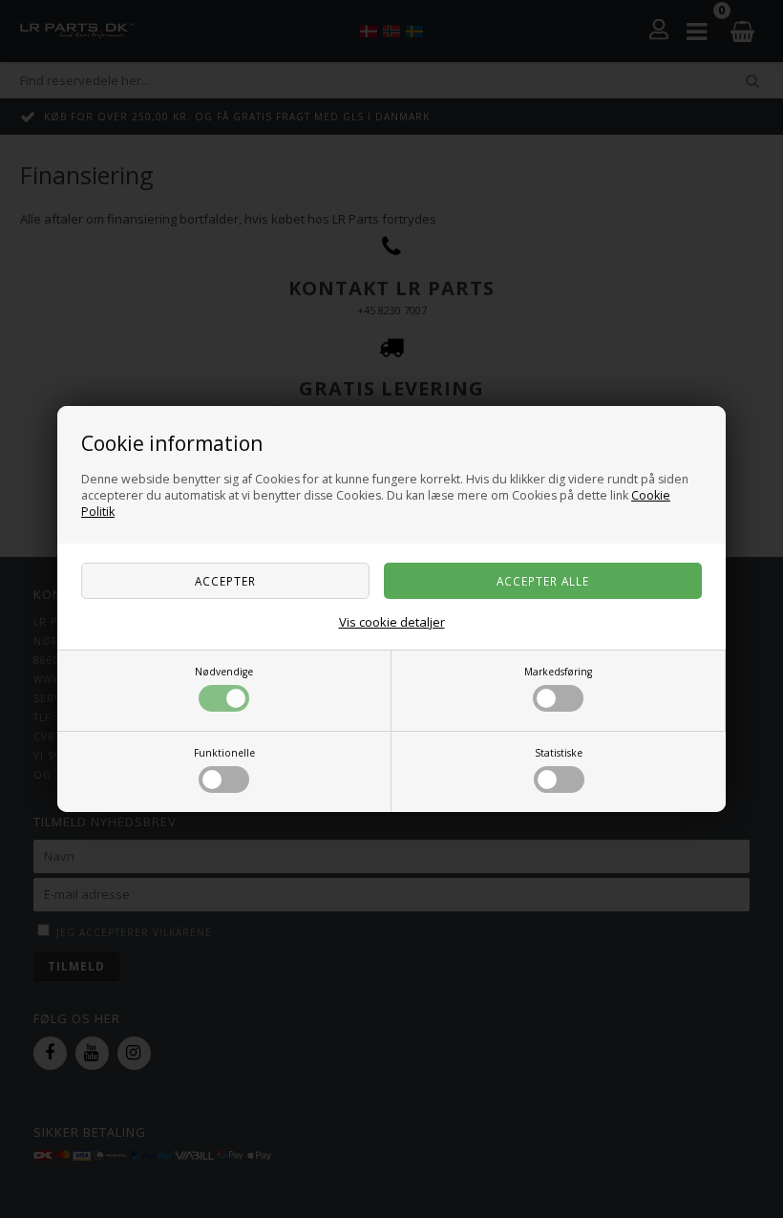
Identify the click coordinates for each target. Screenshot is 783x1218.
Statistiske (558, 752)
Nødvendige (224, 671)
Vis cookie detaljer (392, 621)
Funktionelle (224, 752)
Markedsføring (558, 671)
